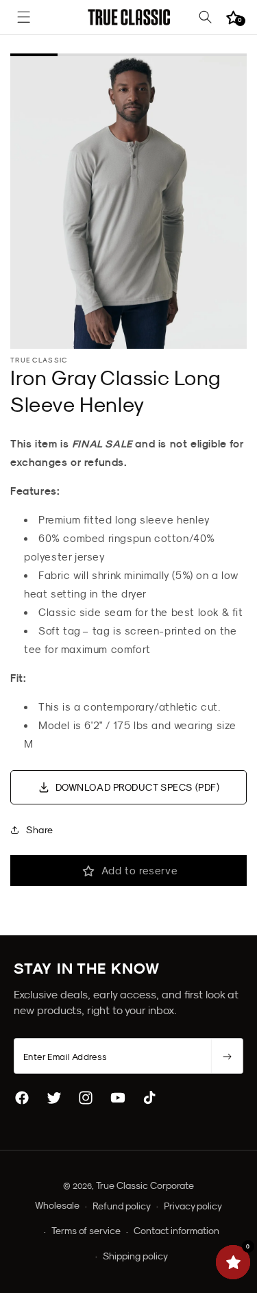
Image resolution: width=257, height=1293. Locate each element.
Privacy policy (193, 1205)
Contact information (176, 1230)
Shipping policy (135, 1256)
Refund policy (122, 1205)
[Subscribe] (227, 1056)
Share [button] (39, 829)
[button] (24, 17)
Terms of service (86, 1230)
